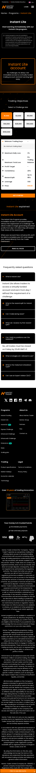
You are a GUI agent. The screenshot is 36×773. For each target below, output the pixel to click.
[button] (32, 7)
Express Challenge (7, 429)
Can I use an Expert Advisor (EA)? (18, 375)
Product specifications (8, 467)
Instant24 (6, 425)
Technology (5, 481)
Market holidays (6, 472)
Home (4, 13)
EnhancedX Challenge (8, 438)
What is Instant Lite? (13, 277)
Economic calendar (7, 476)
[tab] (6, 115)
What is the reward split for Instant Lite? (19, 304)
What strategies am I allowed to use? (20, 356)
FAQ (20, 429)
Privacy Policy (22, 472)
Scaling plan (5, 452)
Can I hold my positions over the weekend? (18, 338)
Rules (2, 448)
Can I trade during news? (15, 314)
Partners (22, 424)
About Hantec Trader (26, 415)
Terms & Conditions (24, 467)
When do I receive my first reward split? (18, 324)
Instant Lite (4, 420)
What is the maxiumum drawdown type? (18, 366)
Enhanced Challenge (8, 434)
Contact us (23, 433)
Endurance (6, 443)
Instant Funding (6, 415)
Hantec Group (24, 420)
